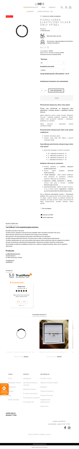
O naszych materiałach (30, 393)
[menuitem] (31, 7)
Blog (9, 395)
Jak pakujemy (27, 378)
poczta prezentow (49, 187)
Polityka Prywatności (46, 391)
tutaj (52, 140)
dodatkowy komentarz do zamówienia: (54, 81)
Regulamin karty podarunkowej (45, 401)
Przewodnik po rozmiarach (31, 398)
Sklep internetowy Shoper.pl (39, 447)
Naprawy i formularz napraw (49, 382)
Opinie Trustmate (13, 399)
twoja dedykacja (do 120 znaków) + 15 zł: (54, 73)
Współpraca (12, 387)
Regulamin (43, 387)
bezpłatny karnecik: (47, 66)
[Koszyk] (70, 8)
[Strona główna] (39, 4)
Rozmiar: (43, 59)
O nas (10, 378)
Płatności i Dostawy (46, 395)
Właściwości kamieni (29, 389)
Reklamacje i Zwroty (14, 382)
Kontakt (10, 391)
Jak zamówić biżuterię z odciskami (30, 384)
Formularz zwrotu (46, 378)
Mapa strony (44, 406)
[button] (46, 214)
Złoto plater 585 (28, 402)
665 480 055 (62, 421)
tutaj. (49, 126)
